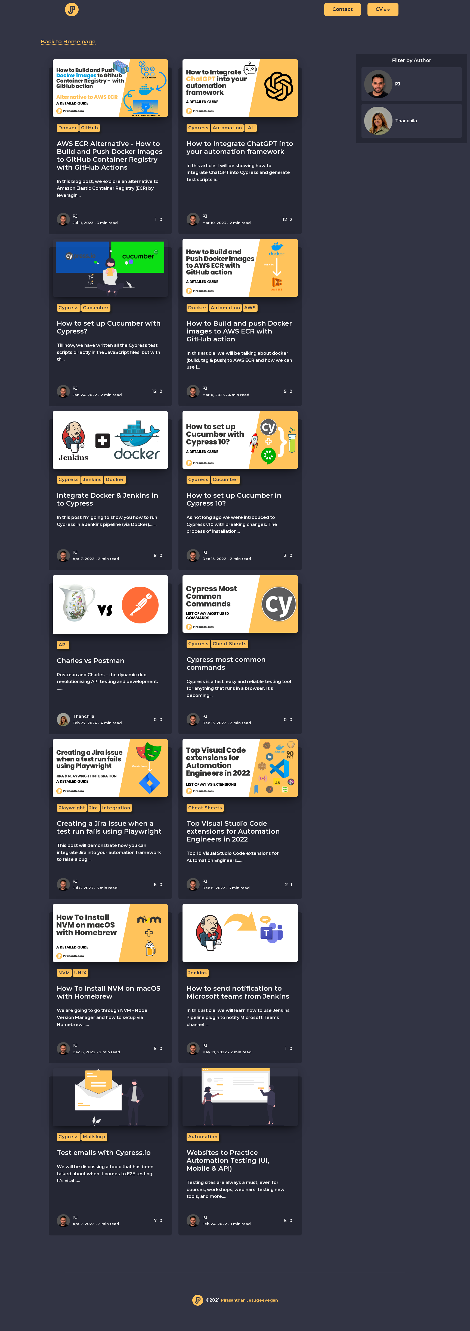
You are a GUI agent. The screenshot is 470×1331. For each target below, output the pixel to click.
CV (383, 9)
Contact (342, 9)
